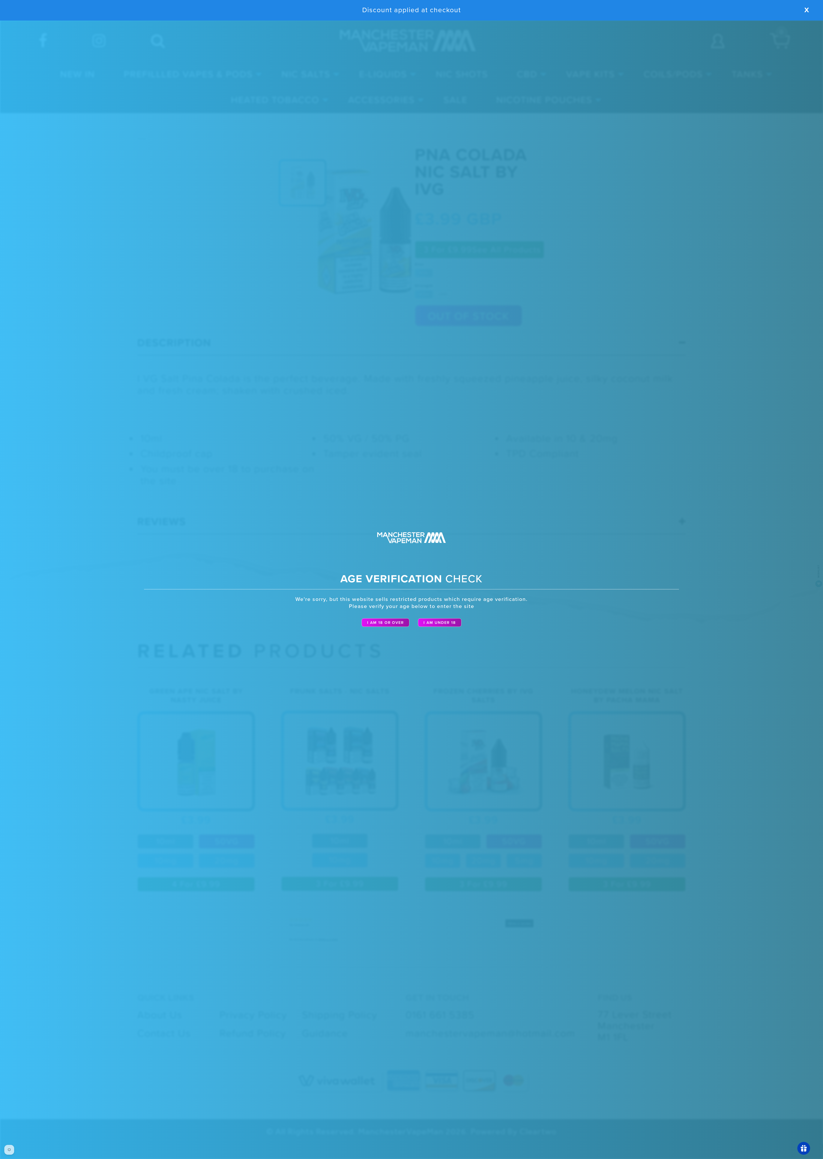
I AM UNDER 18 (440, 622)
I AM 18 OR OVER (385, 622)
